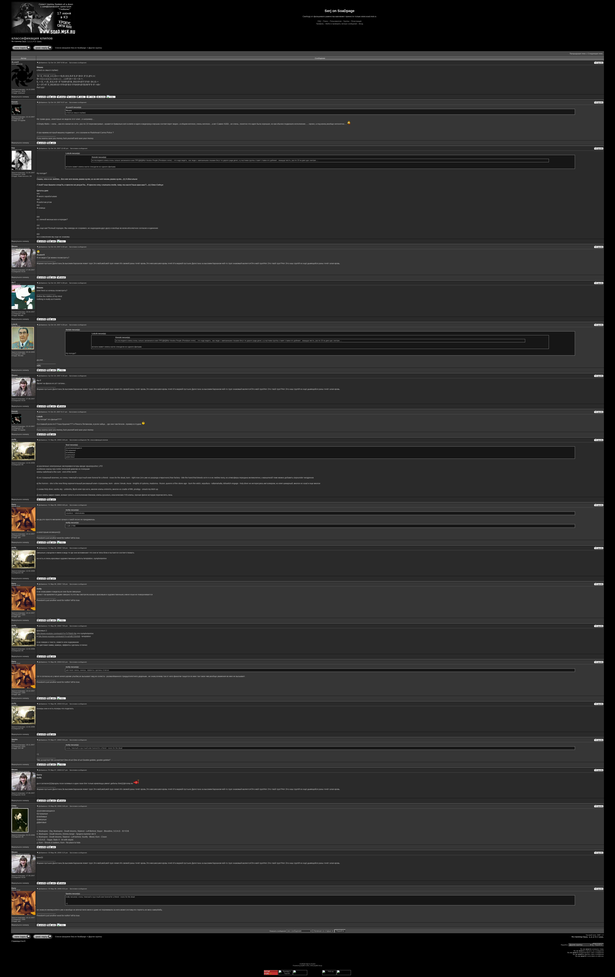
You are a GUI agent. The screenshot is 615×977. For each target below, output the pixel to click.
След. (39, 41)
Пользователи (335, 21)
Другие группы (95, 48)
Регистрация (356, 21)
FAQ (319, 21)
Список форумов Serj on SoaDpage (70, 48)
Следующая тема (595, 54)
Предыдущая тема (578, 54)
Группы (346, 21)
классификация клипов (32, 38)
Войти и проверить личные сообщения (341, 24)
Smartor (313, 964)
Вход (361, 24)
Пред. (24, 41)
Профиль (320, 24)
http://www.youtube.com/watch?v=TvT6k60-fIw (57, 633)
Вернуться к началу (20, 97)
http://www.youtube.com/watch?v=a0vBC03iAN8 (59, 636)
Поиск (325, 21)
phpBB (302, 965)
